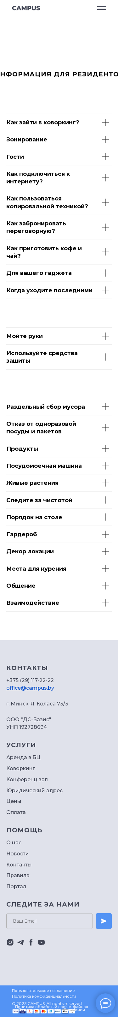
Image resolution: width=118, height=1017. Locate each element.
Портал (16, 886)
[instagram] (10, 942)
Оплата (16, 812)
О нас (13, 843)
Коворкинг (20, 768)
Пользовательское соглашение (43, 990)
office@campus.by (30, 688)
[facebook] (31, 942)
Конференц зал (27, 779)
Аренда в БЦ (23, 757)
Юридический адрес (34, 791)
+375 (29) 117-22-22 (30, 680)
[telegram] (21, 942)
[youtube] (41, 942)
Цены (13, 801)
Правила (18, 875)
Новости (17, 854)
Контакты (19, 865)
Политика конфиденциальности (44, 996)
